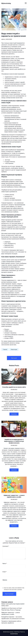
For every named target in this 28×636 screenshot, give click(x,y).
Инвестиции (14, 349)
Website (5, 580)
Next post (14, 358)
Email (5, 571)
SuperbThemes (14, 633)
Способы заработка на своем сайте (14, 387)
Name (5, 563)
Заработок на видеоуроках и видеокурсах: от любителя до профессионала (14, 441)
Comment (6, 546)
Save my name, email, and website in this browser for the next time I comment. (14, 588)
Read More (14, 414)
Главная (5, 349)
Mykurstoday (6, 3)
